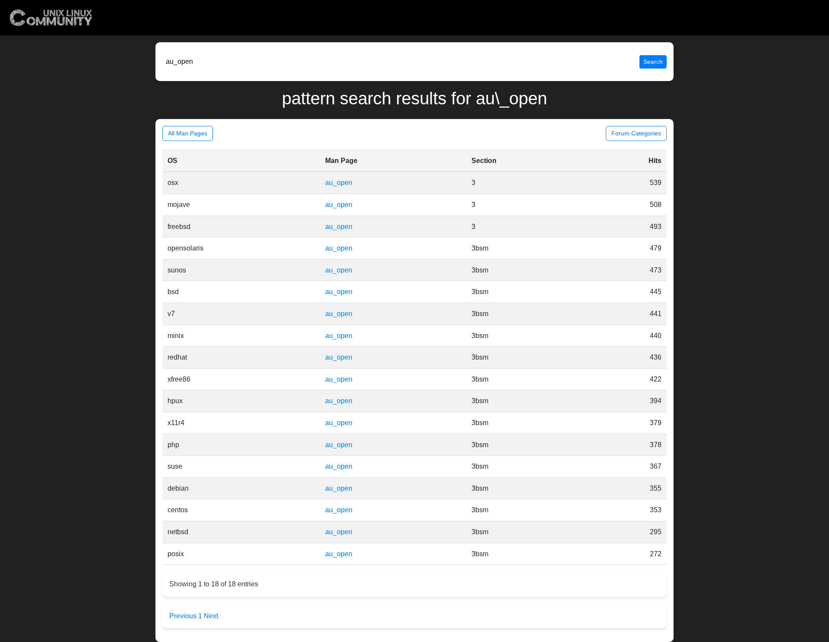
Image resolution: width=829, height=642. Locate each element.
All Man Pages (187, 133)
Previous (183, 616)
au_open (338, 182)
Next (211, 616)
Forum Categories (636, 133)
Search (653, 61)
